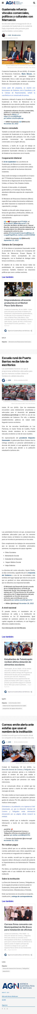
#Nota (14, 114)
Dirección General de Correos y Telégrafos (16, 769)
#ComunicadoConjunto (17, 233)
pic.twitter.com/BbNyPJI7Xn (20, 835)
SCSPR (4, 1000)
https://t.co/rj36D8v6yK (12, 116)
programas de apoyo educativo (12, 708)
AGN (9, 380)
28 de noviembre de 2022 (11, 38)
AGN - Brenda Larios (14, 35)
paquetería (6, 971)
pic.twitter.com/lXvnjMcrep (13, 118)
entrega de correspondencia (22, 896)
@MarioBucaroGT (20, 223)
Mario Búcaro (26, 74)
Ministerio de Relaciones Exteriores (20, 342)
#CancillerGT (8, 223)
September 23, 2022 (11, 240)
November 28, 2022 (11, 124)
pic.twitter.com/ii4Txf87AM (25, 235)
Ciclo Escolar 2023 (14, 703)
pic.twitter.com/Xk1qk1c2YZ (22, 600)
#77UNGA (23, 221)
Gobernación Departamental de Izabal (14, 705)
